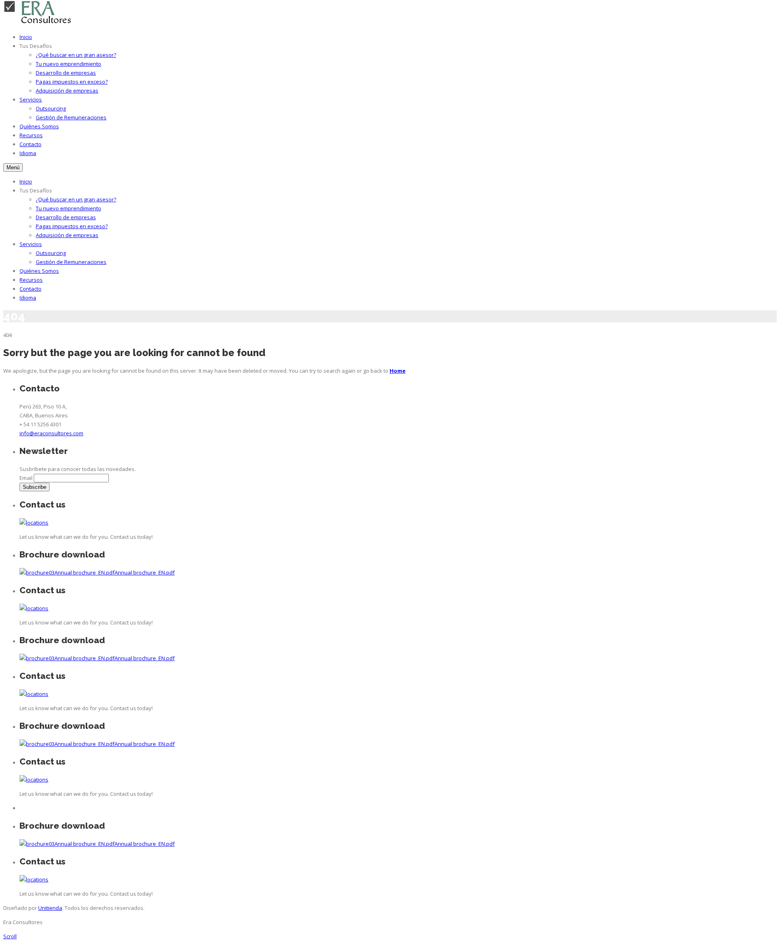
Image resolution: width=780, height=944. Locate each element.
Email (26, 478)
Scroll (10, 936)
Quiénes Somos (39, 126)
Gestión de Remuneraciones (71, 117)
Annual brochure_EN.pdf (84, 572)
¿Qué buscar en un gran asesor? (76, 54)
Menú (13, 167)
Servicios (31, 99)
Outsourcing (51, 108)
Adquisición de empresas (67, 90)
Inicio (26, 37)
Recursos (31, 135)
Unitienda (50, 908)
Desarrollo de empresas (66, 72)
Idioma (28, 153)
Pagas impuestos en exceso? (72, 81)
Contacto (30, 144)
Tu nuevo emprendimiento (68, 63)
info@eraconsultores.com (51, 433)
